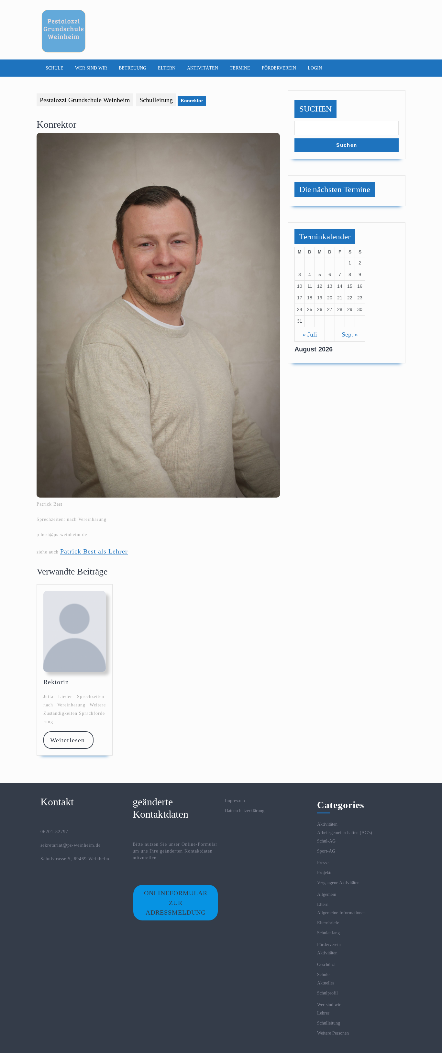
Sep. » (350, 334)
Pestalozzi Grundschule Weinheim (85, 99)
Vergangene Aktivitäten (338, 882)
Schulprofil (327, 993)
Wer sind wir (91, 68)
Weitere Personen (333, 1033)
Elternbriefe (328, 922)
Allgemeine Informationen (341, 912)
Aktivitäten (202, 68)
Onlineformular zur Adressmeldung (175, 902)
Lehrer (323, 1013)
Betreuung (132, 68)
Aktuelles (325, 983)
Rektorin (56, 681)
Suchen (315, 108)
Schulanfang (328, 932)
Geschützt (326, 964)
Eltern (166, 68)
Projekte (324, 872)
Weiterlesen (71, 740)
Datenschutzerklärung (244, 810)
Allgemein (326, 894)
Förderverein (279, 68)
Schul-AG (326, 841)
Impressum (235, 800)
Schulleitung (156, 99)
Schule (54, 68)
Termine (240, 68)
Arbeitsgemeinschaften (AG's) (344, 832)
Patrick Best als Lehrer (94, 551)
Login (315, 68)
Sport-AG (326, 851)
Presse (322, 862)
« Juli (310, 334)
